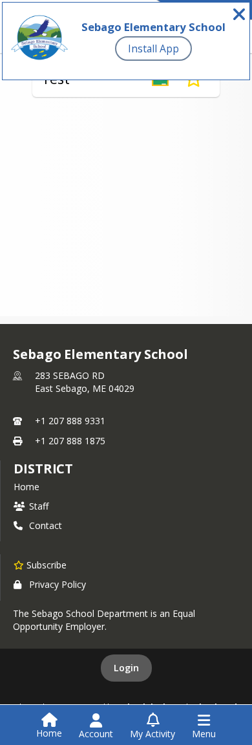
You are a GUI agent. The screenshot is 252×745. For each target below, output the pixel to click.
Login (126, 668)
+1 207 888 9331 (70, 421)
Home (26, 486)
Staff (38, 506)
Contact (45, 525)
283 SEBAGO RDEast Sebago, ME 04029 (84, 381)
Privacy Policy (57, 584)
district (43, 468)
